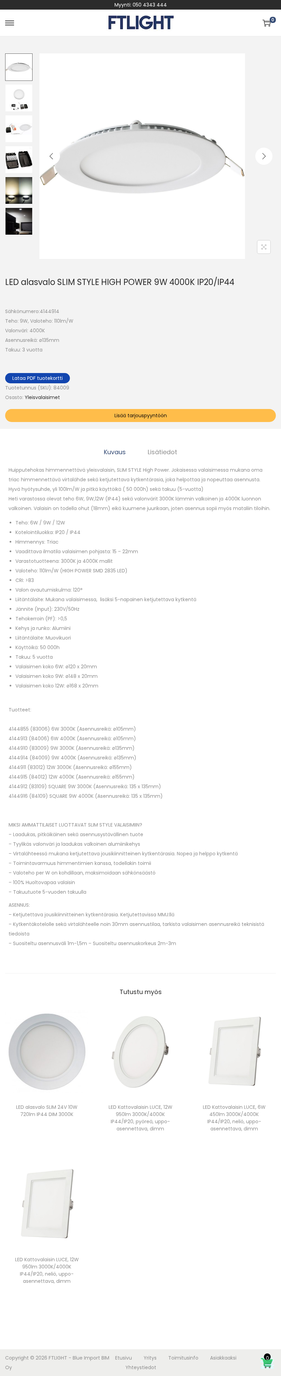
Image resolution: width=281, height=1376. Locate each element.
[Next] (263, 156)
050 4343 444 (150, 4)
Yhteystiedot (140, 1367)
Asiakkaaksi (223, 1357)
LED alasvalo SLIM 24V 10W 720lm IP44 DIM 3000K (46, 1111)
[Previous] (51, 156)
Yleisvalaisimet (42, 397)
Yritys (150, 1357)
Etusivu (123, 1357)
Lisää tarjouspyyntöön (140, 415)
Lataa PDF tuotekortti (37, 378)
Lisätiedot (162, 452)
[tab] (115, 452)
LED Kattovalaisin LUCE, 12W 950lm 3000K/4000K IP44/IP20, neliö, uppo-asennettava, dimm (47, 1270)
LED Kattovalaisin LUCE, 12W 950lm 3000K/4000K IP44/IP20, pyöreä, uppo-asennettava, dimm (140, 1118)
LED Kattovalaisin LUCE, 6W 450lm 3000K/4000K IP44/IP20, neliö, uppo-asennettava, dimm (234, 1118)
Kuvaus (115, 452)
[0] (266, 23)
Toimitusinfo (183, 1357)
